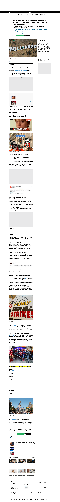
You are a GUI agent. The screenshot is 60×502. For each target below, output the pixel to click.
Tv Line (18, 198)
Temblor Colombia (34, 14)
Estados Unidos (24, 437)
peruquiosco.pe (42, 499)
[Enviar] (9, 14)
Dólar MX (38, 14)
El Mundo (14, 325)
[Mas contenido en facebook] (28, 492)
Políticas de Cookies (27, 484)
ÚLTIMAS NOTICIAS (42, 40)
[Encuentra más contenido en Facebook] (10, 35)
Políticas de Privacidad (27, 482)
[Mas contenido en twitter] (30, 492)
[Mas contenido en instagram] (32, 492)
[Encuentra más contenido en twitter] (12, 35)
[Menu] (10, 12)
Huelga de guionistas (13, 437)
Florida (18, 14)
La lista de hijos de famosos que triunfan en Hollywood (24, 102)
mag (46, 499)
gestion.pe (23, 499)
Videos (45, 482)
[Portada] (13, 482)
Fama (38, 487)
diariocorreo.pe (37, 499)
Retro (45, 487)
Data (44, 484)
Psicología (30, 14)
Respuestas (40, 482)
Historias (39, 492)
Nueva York (26, 14)
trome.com (32, 499)
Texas (23, 14)
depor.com (27, 499)
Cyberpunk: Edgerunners (43, 14)
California (21, 14)
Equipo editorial (13, 483)
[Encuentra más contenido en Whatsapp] (14, 35)
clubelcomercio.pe (18, 499)
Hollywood (19, 437)
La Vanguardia (23, 210)
